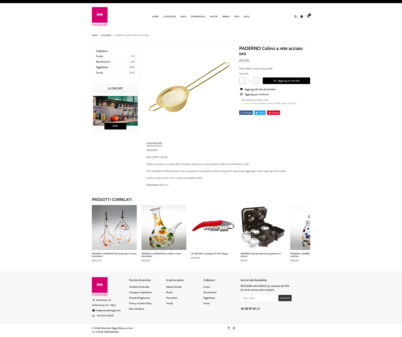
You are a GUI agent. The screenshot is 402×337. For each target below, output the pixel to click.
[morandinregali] (100, 16)
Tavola (99, 72)
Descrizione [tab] (154, 143)
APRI (115, 126)
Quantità (243, 73)
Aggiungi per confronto (257, 94)
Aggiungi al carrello (288, 80)
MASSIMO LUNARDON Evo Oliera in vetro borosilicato (161, 255)
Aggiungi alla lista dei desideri (260, 89)
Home (95, 35)
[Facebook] (228, 328)
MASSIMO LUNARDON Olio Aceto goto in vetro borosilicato (114, 255)
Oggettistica (102, 67)
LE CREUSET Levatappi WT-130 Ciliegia (209, 253)
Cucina (99, 56)
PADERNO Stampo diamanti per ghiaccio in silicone (261, 255)
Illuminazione (103, 61)
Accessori (106, 35)
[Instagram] (234, 328)
